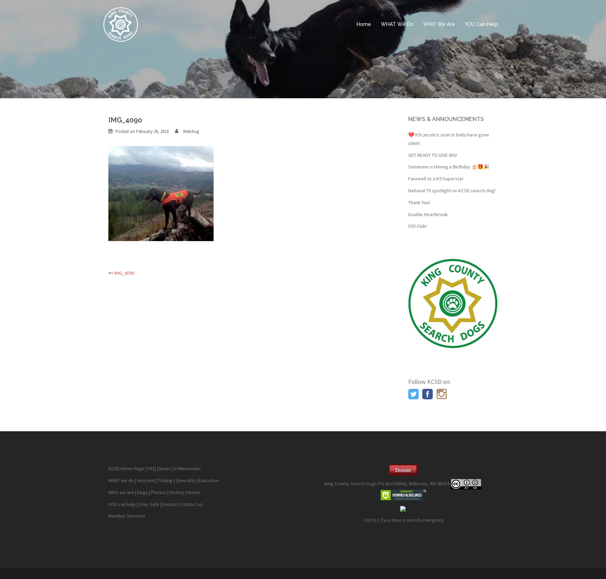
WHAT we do (121, 480)
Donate (169, 504)
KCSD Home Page (126, 468)
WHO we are (121, 492)
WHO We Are (439, 24)
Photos (158, 492)
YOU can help (122, 504)
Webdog (191, 131)
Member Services (127, 516)
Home (364, 24)
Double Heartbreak (428, 214)
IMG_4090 (124, 273)
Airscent (146, 480)
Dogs (142, 492)
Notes (194, 492)
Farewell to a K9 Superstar (436, 178)
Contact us (192, 504)
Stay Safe (149, 504)
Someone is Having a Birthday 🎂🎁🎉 (448, 167)
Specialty (185, 480)
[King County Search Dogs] (120, 24)
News (165, 468)
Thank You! (419, 202)
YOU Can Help (481, 24)
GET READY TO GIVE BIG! (432, 155)
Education (208, 480)
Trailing (165, 480)
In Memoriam (187, 468)
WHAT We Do (397, 24)
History (176, 492)
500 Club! (417, 226)
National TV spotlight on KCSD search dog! (452, 190)
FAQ (152, 468)
